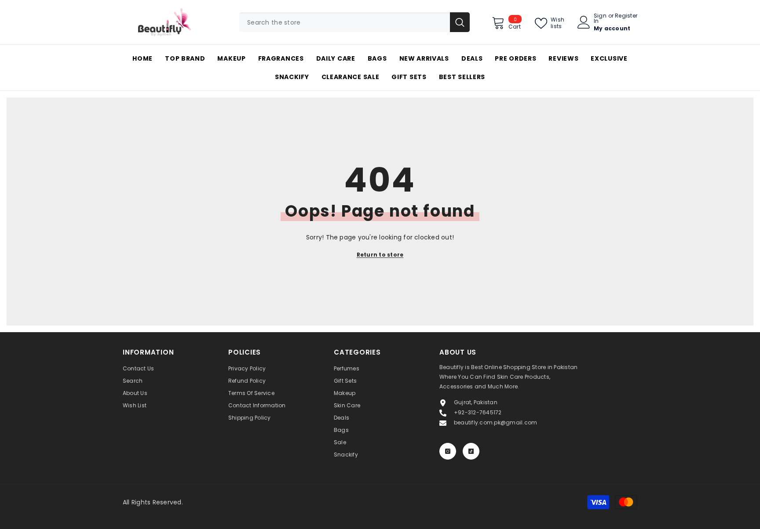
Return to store (380, 254)
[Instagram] (447, 451)
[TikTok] (471, 451)
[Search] (354, 22)
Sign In (600, 18)
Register (626, 16)
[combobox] (344, 22)
